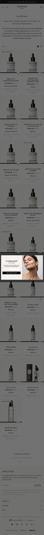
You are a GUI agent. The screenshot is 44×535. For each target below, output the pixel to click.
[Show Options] (19, 269)
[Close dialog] (41, 257)
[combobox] (11, 269)
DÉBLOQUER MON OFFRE (11, 272)
